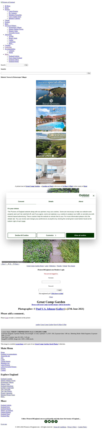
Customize (50, 235)
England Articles (14, 56)
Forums (3, 368)
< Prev (3, 264)
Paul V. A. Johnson (22, 262)
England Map (5, 416)
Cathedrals (12, 42)
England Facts (5, 407)
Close (51, 297)
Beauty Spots (13, 38)
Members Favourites (15, 15)
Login (3, 359)
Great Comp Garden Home (35, 266)
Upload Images (5, 361)
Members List (5, 363)
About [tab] (81, 201)
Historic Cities (13, 31)
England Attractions (7, 386)
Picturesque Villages (15, 27)
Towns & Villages (10, 25)
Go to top (4, 424)
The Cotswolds (5, 389)
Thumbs (59, 266)
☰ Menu (7, 6)
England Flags (5, 414)
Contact (3, 370)
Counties (7, 45)
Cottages (11, 51)
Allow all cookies (80, 235)
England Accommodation (9, 354)
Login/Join (8, 47)
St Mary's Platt (61, 324)
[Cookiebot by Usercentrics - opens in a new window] (80, 195)
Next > (17, 264)
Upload (7, 20)
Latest (46, 266)
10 (10, 264)
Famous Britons (6, 412)
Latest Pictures (13, 11)
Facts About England (15, 58)
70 (14, 264)
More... (11, 43)
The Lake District (6, 391)
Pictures (7, 9)
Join (2, 358)
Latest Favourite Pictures (8, 367)
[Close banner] (93, 195)
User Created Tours (15, 17)
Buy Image (71, 266)
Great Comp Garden (46, 324)
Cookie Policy (82, 427)
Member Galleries (14, 18)
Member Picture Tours (8, 395)
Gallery (60, 309)
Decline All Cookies (22, 235)
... (7, 264)
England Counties (6, 379)
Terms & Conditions (59, 427)
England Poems (14, 61)
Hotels (11, 52)
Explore (7, 22)
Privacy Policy (72, 427)
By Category (13, 13)
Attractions (8, 34)
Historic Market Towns (16, 29)
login (6, 318)
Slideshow (52, 266)
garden (38, 324)
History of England (7, 410)
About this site (5, 356)
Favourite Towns (14, 33)
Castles (11, 40)
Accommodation (10, 49)
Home (7, 8)
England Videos (14, 60)
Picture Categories (6, 393)
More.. (7, 54)
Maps (6, 24)
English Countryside (7, 388)
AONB (11, 36)
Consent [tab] (21, 201)
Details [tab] (51, 201)
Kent (55, 324)
